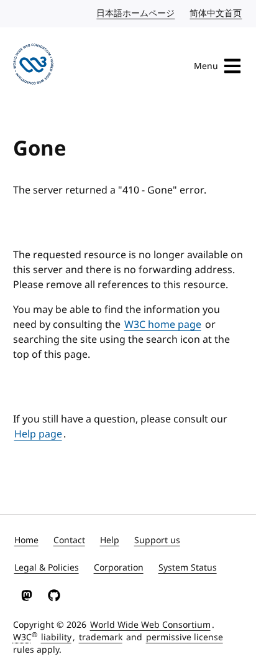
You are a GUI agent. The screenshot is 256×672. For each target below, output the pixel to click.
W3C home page (162, 324)
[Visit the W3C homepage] (33, 66)
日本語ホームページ (136, 13)
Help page (38, 434)
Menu (206, 66)
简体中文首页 (216, 13)
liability (56, 637)
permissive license (184, 637)
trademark (100, 637)
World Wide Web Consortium (150, 625)
